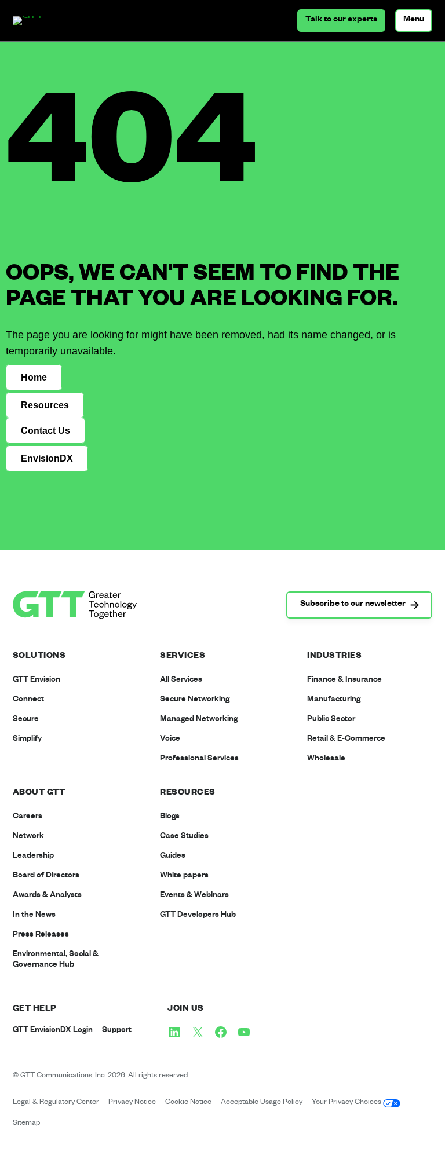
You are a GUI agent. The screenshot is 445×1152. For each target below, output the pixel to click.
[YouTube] (244, 1032)
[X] (198, 1032)
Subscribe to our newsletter (353, 604)
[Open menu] (413, 20)
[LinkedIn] (174, 1032)
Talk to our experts (341, 20)
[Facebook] (221, 1032)
